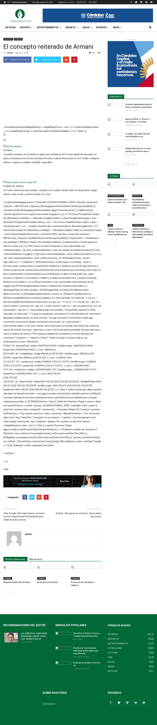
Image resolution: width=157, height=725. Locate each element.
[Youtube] (151, 2)
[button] (150, 27)
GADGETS (70, 27)
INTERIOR (101, 27)
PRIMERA (18, 39)
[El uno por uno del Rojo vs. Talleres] (86, 573)
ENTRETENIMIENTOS (47, 27)
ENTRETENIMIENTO (116, 196)
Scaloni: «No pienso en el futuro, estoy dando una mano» (78, 515)
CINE (110, 225)
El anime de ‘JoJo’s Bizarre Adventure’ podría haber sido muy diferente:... (85, 651)
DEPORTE (25, 27)
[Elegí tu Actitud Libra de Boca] (18, 573)
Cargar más (129, 164)
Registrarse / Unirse (66, 2)
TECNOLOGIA (138, 225)
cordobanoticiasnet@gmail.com (72, 703)
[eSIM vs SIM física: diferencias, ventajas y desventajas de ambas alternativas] (143, 220)
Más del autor (35, 559)
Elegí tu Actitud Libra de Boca (16, 582)
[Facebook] (131, 2)
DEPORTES (8, 39)
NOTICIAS (11, 27)
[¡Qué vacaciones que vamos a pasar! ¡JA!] (118, 189)
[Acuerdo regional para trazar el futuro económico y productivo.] (115, 108)
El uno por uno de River (47, 582)
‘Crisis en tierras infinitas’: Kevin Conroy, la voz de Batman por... (118, 232)
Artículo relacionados (15, 559)
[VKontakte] (146, 2)
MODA (116, 27)
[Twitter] (136, 2)
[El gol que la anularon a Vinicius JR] (63, 666)
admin (10, 53)
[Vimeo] (141, 2)
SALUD (85, 27)
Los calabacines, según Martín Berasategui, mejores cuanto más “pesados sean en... (34, 636)
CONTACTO (81, 2)
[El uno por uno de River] (52, 573)
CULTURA (112, 652)
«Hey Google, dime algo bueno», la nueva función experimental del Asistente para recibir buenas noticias (23, 516)
